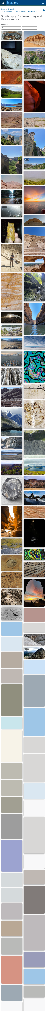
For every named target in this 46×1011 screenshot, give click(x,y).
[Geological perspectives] (11, 376)
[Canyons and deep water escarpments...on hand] (11, 928)
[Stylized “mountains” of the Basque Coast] (11, 397)
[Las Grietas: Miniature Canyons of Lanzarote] (11, 521)
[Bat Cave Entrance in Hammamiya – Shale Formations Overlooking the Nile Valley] (34, 264)
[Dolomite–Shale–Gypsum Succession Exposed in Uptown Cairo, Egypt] (34, 39)
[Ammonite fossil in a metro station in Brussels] (34, 414)
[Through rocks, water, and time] (34, 96)
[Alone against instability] (11, 77)
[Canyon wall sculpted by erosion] (11, 970)
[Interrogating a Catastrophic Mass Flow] (11, 343)
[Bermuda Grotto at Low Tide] (11, 826)
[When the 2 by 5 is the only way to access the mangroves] (34, 877)
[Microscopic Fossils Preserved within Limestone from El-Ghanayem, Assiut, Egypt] (11, 55)
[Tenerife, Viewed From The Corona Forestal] (34, 178)
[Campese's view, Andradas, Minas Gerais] (11, 92)
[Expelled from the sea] (11, 358)
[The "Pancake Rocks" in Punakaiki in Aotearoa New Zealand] (34, 72)
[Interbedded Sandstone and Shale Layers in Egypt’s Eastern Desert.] (11, 291)
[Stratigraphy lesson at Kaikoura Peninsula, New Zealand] (34, 862)
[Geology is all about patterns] (34, 512)
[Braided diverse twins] (11, 546)
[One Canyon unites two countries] (34, 319)
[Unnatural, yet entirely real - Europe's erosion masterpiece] (34, 56)
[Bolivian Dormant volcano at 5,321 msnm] (11, 723)
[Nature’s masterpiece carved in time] (34, 287)
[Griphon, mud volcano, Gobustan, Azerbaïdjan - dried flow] (34, 768)
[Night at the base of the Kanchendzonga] (34, 959)
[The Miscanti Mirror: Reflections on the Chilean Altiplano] (11, 105)
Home (3, 9)
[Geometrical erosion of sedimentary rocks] (34, 569)
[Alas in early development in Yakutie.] (11, 455)
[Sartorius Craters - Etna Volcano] (11, 468)
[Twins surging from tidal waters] (34, 900)
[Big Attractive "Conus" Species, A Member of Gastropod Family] (34, 835)
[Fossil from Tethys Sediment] (11, 490)
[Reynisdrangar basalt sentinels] (34, 498)
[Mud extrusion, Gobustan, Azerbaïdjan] (11, 771)
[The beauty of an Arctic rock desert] (11, 676)
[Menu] (43, 3)
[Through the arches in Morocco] (11, 317)
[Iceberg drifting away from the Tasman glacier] (11, 422)
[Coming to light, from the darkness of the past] (11, 911)
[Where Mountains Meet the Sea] (34, 691)
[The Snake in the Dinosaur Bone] (34, 367)
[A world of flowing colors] (34, 667)
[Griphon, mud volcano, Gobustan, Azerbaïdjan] (34, 745)
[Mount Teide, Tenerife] (11, 182)
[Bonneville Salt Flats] (34, 991)
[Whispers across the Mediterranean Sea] (34, 627)
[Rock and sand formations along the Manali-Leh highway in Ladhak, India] (34, 808)
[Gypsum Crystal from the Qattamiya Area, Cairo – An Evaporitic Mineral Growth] (11, 231)
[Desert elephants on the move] (11, 120)
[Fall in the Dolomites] (11, 856)
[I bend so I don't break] (34, 932)
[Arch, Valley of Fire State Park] (34, 976)
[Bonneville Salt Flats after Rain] (11, 993)
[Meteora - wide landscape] (11, 160)
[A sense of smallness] (34, 444)
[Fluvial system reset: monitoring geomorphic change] (11, 330)
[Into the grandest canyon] (11, 613)
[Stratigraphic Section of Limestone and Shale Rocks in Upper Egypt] (11, 258)
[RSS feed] (44, 10)
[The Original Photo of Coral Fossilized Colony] (11, 597)
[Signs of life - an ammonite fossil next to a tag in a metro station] (34, 391)
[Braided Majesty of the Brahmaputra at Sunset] (34, 200)
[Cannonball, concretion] (11, 746)
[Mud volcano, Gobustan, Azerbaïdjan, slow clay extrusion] (34, 791)
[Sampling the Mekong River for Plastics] (11, 895)
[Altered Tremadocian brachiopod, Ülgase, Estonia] (11, 35)
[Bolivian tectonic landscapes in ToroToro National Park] (34, 722)
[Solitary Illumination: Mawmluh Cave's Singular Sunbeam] (34, 533)
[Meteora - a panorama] (11, 137)
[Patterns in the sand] (11, 660)
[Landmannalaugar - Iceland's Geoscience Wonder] (11, 700)
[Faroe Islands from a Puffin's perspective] (34, 467)
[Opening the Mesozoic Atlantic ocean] (11, 629)
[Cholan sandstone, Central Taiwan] (11, 443)
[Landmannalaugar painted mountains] (34, 483)
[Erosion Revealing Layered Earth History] (34, 120)
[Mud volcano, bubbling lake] (11, 788)
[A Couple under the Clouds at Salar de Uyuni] (34, 343)
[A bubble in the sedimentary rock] (11, 563)
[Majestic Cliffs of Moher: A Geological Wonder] (11, 644)
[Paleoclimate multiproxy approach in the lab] (11, 880)
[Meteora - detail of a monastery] (34, 142)
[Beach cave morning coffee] (34, 593)
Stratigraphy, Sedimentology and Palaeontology (20, 11)
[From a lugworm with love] (11, 946)
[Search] (3, 3)
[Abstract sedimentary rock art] (11, 580)
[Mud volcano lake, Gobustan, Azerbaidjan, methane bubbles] (11, 805)
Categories (11, 9)
